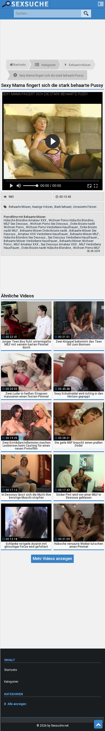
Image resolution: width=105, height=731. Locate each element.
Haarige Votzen (42, 207)
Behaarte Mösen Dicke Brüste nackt (44, 230)
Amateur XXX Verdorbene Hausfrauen (43, 234)
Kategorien (11, 681)
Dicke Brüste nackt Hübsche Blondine (46, 248)
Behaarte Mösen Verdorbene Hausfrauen (31, 241)
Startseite (10, 670)
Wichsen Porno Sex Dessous (49, 224)
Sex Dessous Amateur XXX (59, 244)
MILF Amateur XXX (26, 244)
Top (98, 724)
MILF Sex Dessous (16, 224)
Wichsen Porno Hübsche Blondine (71, 220)
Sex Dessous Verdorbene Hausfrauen (73, 237)
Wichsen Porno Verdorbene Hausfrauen (52, 227)
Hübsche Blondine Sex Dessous (25, 237)
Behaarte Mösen (20, 207)
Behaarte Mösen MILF (84, 234)
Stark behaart (63, 207)
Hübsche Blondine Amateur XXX (25, 220)
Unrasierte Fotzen (84, 207)
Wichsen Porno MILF (86, 248)
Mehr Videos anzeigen (52, 558)
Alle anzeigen (17, 704)
